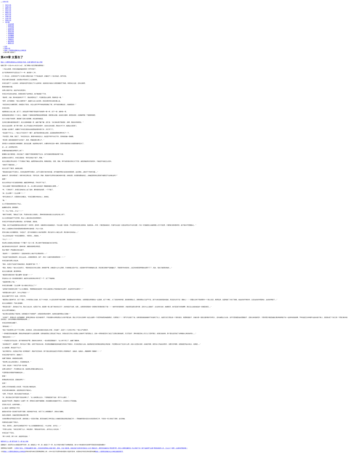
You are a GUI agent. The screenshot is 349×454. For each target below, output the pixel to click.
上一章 (9, 441)
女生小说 (8, 18)
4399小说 (5, 1)
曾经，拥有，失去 (58, 448)
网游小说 (8, 12)
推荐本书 (33, 62)
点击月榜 (11, 28)
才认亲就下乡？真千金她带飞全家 (142, 448)
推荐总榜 (11, 26)
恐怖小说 (8, 16)
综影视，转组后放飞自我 (73, 448)
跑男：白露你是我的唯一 (180, 448)
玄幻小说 (8, 5)
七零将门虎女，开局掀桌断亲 (23, 448)
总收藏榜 (11, 35)
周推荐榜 (11, 33)
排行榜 (7, 22)
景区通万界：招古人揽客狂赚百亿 (120, 448)
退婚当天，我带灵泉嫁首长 (100, 448)
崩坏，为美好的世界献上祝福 (42, 448)
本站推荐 (11, 37)
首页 (5, 46)
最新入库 (11, 43)
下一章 (20, 441)
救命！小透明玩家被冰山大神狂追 (15, 50)
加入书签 (40, 62)
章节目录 (14, 441)
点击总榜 (11, 24)
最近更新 (11, 41)
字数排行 (11, 39)
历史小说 (8, 10)
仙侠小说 (8, 7)
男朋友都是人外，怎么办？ (162, 448)
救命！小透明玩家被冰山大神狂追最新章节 (109, 451)
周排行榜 (11, 31)
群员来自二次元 (86, 448)
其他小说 (8, 20)
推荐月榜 (11, 30)
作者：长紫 (26, 62)
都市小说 (8, 9)
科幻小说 (8, 14)
